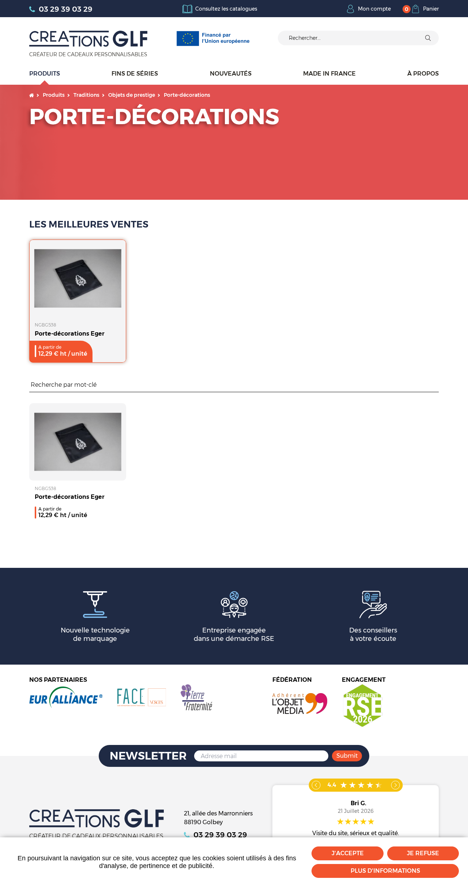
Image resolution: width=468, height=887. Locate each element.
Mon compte (374, 8)
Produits (44, 73)
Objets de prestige (131, 95)
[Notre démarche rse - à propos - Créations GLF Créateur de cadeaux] (362, 704)
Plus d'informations (385, 870)
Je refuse (423, 853)
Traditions (86, 95)
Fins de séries (135, 73)
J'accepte (348, 853)
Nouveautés (231, 73)
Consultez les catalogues (226, 8)
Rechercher (435, 385)
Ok (428, 38)
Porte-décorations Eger (70, 333)
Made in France (329, 73)
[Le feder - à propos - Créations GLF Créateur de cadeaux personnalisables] (212, 38)
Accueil (31, 95)
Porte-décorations (187, 95)
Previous (316, 785)
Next (395, 785)
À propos (423, 73)
